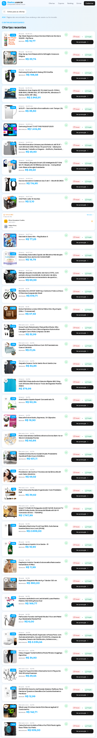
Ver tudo (89, 215)
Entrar (79, 3)
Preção (89, 37)
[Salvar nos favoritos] (6, 35)
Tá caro (77, 37)
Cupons (61, 3)
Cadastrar (89, 3)
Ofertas (52, 3)
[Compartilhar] (66, 34)
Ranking (70, 3)
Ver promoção (81, 42)
